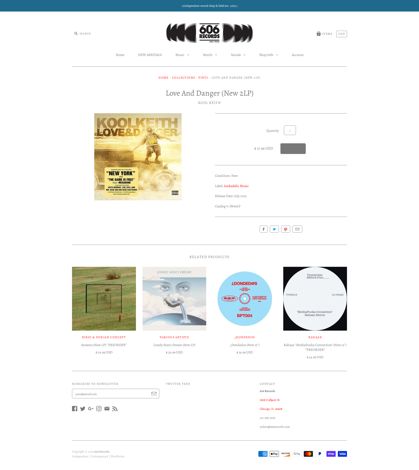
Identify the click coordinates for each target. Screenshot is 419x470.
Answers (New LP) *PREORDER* (104, 345)
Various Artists (174, 337)
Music (180, 54)
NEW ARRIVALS (150, 54)
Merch (208, 54)
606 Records (102, 452)
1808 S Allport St (270, 400)
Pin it (285, 229)
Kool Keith (209, 102)
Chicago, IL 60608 (271, 409)
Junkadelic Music (236, 186)
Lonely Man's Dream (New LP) (174, 345)
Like (264, 229)
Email (297, 229)
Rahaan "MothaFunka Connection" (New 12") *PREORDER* (315, 347)
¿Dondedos (245, 337)
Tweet (274, 229)
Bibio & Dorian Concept (104, 337)
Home (120, 54)
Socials (236, 54)
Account (298, 54)
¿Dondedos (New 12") (244, 345)
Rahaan (315, 337)
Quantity (272, 130)
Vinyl (203, 78)
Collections (183, 78)
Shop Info (266, 54)
